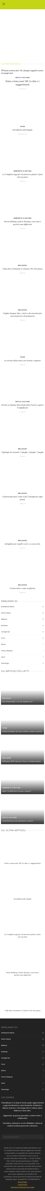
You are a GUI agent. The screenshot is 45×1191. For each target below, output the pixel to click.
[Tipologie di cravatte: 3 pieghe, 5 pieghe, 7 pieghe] (22, 431)
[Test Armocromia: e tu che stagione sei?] (22, 689)
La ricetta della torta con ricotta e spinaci (22, 360)
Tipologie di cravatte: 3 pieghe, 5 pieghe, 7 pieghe (23, 452)
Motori (22, 644)
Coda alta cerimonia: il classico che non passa (22, 269)
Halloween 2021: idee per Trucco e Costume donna (21, 761)
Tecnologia (22, 663)
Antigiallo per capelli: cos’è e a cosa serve (22, 544)
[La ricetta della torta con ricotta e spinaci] (22, 339)
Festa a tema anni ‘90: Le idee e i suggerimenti (22, 863)
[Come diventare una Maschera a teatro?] (22, 809)
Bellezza (22, 265)
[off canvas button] (4, 4)
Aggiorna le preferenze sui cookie (22, 1187)
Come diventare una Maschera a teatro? (17, 821)
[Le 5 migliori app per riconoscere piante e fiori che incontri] (22, 153)
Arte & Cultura (22, 77)
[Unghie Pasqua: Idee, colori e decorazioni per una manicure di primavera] (22, 292)
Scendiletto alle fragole (22, 130)
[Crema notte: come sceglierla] (22, 567)
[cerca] (41, 4)
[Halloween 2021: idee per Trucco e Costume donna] (22, 749)
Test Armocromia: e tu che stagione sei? (17, 701)
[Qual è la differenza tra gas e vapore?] (22, 779)
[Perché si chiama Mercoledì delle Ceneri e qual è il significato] (22, 383)
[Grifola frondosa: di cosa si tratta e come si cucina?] (22, 719)
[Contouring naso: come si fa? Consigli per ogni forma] (22, 475)
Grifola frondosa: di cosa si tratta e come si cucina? (22, 731)
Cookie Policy (22, 1185)
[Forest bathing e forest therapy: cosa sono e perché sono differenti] (22, 200)
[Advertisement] (22, 32)
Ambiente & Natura (22, 171)
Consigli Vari (22, 632)
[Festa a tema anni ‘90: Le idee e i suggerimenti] (22, 71)
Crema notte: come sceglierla (22, 588)
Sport (22, 657)
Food (22, 126)
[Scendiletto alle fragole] (22, 108)
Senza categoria (22, 651)
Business (22, 625)
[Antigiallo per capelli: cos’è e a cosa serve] (22, 522)
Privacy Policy (22, 1182)
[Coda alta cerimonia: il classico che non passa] (22, 247)
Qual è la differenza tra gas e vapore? (16, 791)
